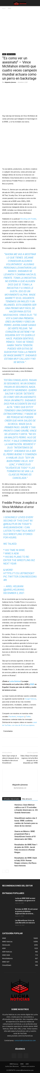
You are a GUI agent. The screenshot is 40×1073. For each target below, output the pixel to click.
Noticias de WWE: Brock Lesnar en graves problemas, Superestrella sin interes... (26, 911)
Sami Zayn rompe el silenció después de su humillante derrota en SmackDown (10, 759)
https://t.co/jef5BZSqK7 (18, 573)
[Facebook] (4, 87)
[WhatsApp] (20, 87)
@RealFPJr (10, 524)
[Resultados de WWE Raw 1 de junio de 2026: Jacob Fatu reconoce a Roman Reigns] (7, 847)
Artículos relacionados (12, 799)
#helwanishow (12, 527)
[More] (25, 87)
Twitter (28, 716)
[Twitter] (9, 87)
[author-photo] (20, 777)
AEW (27, 1064)
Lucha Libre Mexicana (12, 1066)
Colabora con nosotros (28, 1066)
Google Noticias (30, 699)
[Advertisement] (20, 32)
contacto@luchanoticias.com (25, 1040)
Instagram (20, 716)
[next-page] (7, 871)
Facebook (12, 716)
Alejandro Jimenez (10, 82)
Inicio (3, 8)
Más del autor (27, 799)
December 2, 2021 (13, 593)
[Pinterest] (14, 87)
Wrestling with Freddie (28, 219)
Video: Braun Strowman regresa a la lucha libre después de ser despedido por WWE (29, 759)
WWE (9, 8)
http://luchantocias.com (20, 788)
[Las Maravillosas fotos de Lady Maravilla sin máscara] (7, 923)
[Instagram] (20, 1055)
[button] (3, 3)
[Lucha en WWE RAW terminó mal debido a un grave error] (7, 901)
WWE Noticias (11, 54)
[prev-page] (3, 871)
